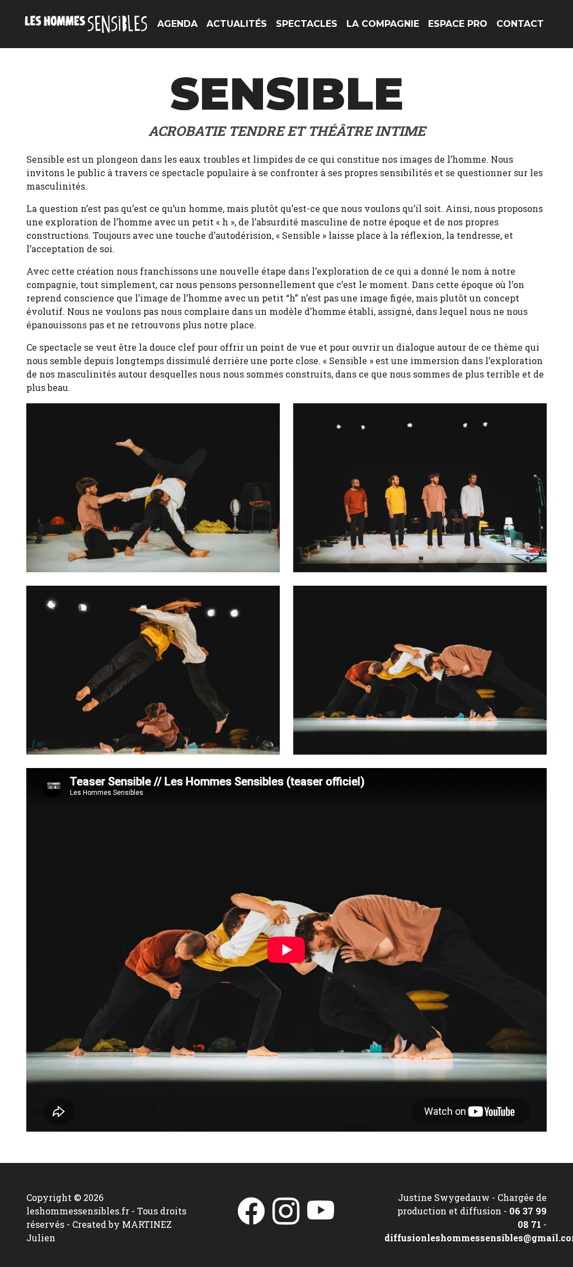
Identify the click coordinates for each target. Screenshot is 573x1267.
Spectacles (306, 23)
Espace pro (457, 23)
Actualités (236, 23)
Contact (520, 23)
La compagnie (382, 23)
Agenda (177, 23)
